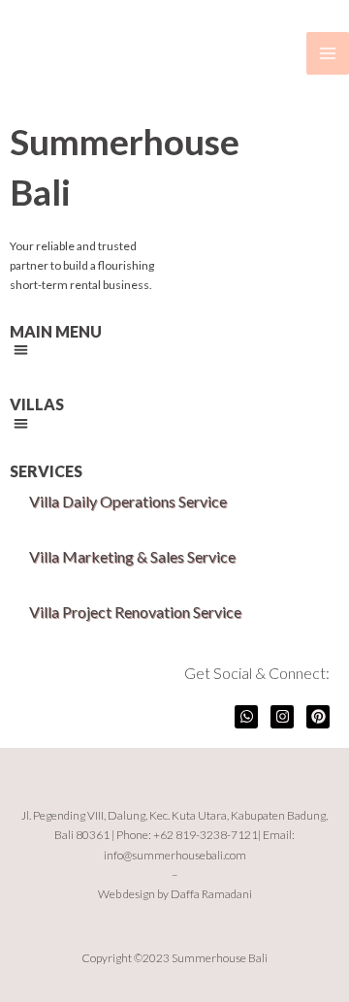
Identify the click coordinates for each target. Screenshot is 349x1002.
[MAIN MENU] (327, 53)
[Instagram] (282, 716)
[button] (21, 350)
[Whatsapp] (246, 716)
